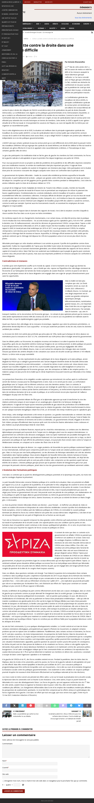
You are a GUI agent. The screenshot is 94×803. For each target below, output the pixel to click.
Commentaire (7, 744)
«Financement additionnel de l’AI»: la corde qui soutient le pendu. (9, 56)
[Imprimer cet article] (47, 706)
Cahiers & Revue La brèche (10, 2)
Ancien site (48, 2)
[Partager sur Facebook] (6, 706)
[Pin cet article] (31, 706)
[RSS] (92, 33)
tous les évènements (83, 17)
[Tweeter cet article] (14, 706)
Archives (27, 2)
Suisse (63, 28)
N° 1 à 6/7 (5, 46)
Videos (71, 28)
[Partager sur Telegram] (71, 706)
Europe (86, 24)
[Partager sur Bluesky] (79, 706)
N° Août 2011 (6, 38)
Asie (37, 24)
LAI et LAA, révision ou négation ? (9, 68)
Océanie (41, 28)
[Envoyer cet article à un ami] (39, 706)
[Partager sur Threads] (87, 706)
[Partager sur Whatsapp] (55, 706)
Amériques (27, 24)
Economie (76, 24)
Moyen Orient (26, 28)
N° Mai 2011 (5, 42)
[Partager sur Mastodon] (63, 706)
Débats (55, 24)
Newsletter (38, 2)
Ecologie (65, 24)
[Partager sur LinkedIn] (22, 706)
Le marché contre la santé (9, 76)
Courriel (5, 767)
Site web (5, 774)
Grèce (30, 56)
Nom (4, 761)
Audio (46, 24)
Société (52, 28)
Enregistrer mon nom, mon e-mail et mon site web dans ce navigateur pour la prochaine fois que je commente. (46, 781)
